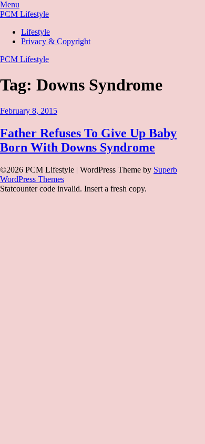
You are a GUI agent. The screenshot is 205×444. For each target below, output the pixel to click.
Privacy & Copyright (55, 41)
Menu (9, 4)
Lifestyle (35, 31)
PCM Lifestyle (24, 13)
